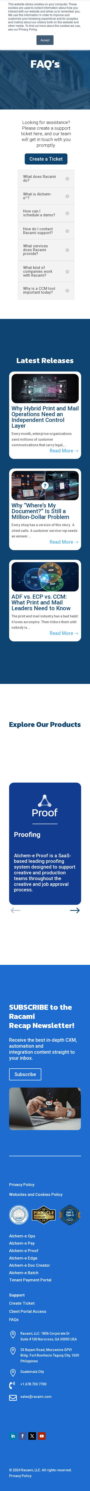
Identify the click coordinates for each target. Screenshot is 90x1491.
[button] (15, 911)
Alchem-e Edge (23, 1258)
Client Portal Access (27, 1311)
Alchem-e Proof (23, 1250)
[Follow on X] (32, 1436)
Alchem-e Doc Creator (29, 1265)
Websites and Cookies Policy (35, 1194)
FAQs (14, 1319)
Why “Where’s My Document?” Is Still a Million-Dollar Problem (40, 511)
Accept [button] (45, 40)
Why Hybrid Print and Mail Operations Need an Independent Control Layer (45, 417)
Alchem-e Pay (22, 1243)
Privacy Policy (21, 1184)
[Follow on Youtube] (42, 1436)
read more (61, 451)
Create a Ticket (46, 159)
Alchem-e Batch (23, 1272)
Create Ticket (22, 1303)
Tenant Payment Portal (30, 1280)
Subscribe (25, 1074)
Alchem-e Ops (22, 1236)
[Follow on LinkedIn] (13, 1436)
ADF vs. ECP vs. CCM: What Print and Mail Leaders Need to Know (41, 602)
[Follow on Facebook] (22, 1436)
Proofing (27, 835)
